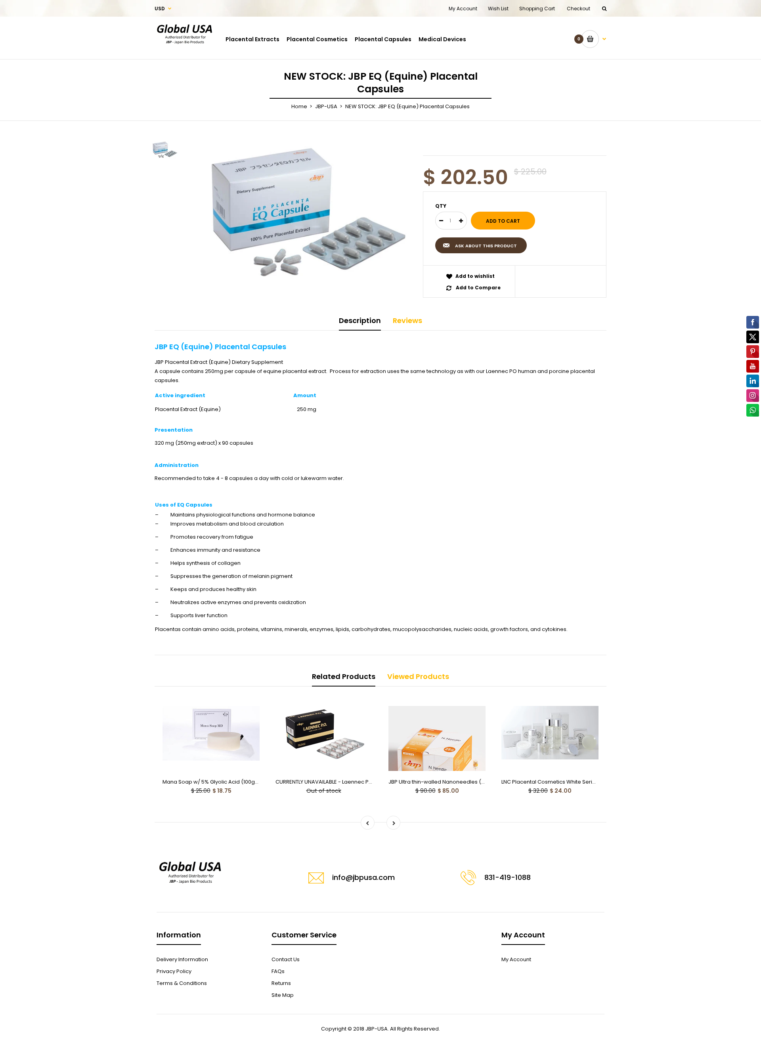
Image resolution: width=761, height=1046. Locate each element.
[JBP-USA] (184, 50)
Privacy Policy (174, 971)
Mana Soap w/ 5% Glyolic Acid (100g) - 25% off (222, 782)
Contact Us (286, 959)
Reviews (407, 320)
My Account (463, 8)
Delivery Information (182, 959)
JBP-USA (326, 106)
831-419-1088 (507, 877)
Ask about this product (486, 246)
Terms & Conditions (182, 983)
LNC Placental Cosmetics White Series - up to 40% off (569, 782)
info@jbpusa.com (363, 877)
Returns (281, 983)
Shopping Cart (537, 8)
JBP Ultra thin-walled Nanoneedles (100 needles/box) (457, 782)
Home (299, 106)
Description (360, 320)
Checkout (578, 8)
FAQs (278, 971)
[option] (304, 213)
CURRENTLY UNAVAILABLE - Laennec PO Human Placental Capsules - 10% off (370, 782)
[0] (593, 39)
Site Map (283, 995)
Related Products (343, 676)
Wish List (498, 8)
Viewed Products (418, 676)
